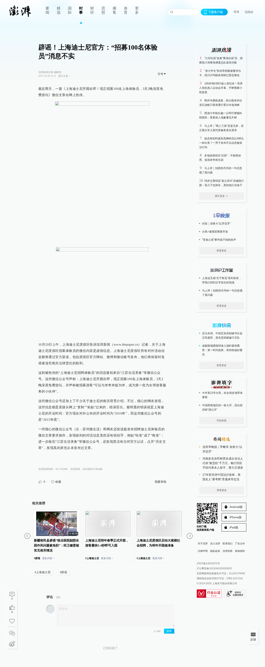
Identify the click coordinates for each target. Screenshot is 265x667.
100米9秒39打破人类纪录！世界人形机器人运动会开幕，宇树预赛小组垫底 (221, 88)
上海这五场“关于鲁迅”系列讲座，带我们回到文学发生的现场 (221, 280)
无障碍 (249, 12)
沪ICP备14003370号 (208, 563)
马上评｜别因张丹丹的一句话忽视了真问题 (222, 292)
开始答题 (221, 420)
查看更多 (221, 250)
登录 (236, 11)
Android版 (236, 506)
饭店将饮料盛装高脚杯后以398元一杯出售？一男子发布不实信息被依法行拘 (221, 143)
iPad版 (234, 527)
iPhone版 (236, 517)
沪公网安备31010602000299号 (214, 568)
